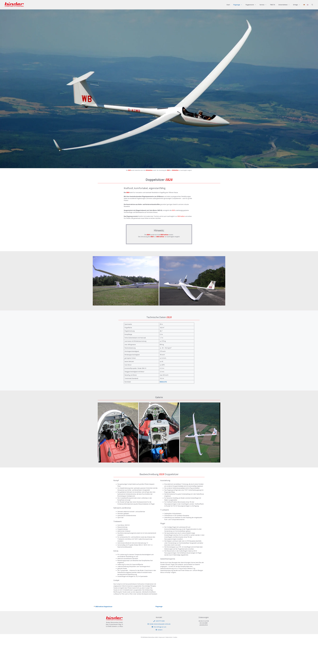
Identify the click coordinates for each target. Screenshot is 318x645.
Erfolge (295, 5)
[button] (312, 4)
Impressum (162, 637)
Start (228, 5)
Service (262, 5)
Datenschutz (169, 637)
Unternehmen (283, 5)
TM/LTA (272, 5)
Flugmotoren (250, 5)
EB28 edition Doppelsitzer (103, 606)
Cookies (175, 637)
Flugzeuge (236, 5)
